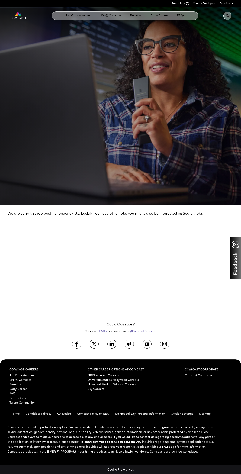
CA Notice (64, 413)
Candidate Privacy (38, 413)
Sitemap (205, 413)
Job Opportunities (78, 15)
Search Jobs (216, 204)
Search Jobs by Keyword (23, 198)
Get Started (205, 298)
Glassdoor (129, 343)
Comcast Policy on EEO (93, 413)
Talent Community (22, 402)
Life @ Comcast (110, 15)
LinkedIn (111, 343)
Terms (15, 413)
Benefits (136, 15)
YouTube (147, 343)
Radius (151, 198)
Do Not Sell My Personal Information (140, 413)
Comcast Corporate (198, 375)
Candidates (226, 3)
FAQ (12, 393)
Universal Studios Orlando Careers (112, 384)
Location (82, 198)
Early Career (159, 15)
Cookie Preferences (120, 469)
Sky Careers (96, 389)
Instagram (164, 343)
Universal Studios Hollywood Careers (113, 380)
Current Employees (204, 3)
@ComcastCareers (142, 331)
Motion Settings (182, 413)
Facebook (76, 343)
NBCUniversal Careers (103, 375)
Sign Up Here (204, 252)
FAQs (181, 15)
